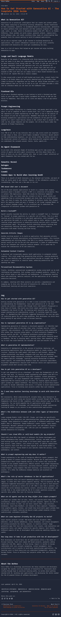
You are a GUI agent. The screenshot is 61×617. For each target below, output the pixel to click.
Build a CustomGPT (9, 211)
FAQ (3, 295)
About (42, 1)
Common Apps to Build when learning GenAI (22, 175)
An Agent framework (11, 147)
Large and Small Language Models (18, 56)
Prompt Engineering (11, 106)
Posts (33, 1)
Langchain (6, 130)
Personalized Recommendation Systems (17, 267)
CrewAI (5, 171)
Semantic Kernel (9, 162)
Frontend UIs (8, 91)
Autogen (5, 165)
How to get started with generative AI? (19, 299)
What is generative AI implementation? (18, 345)
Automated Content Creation (13, 251)
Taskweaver (7, 168)
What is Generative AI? (13, 19)
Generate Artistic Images (12, 233)
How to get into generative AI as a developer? (22, 369)
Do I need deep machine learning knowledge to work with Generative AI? (30, 392)
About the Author (10, 564)
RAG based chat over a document (15, 187)
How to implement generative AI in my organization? (24, 323)
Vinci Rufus (5, 1)
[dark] (52, 1)
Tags (38, 1)
